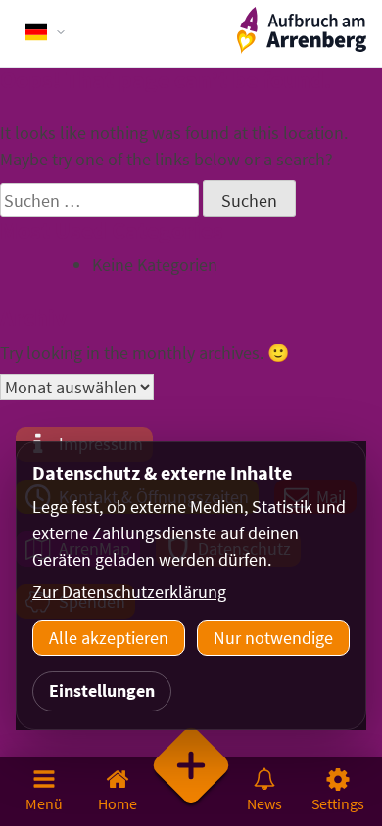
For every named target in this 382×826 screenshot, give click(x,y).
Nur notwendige (273, 637)
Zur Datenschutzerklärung (129, 591)
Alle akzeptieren (108, 637)
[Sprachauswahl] (46, 32)
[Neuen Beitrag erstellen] (191, 790)
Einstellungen (102, 690)
